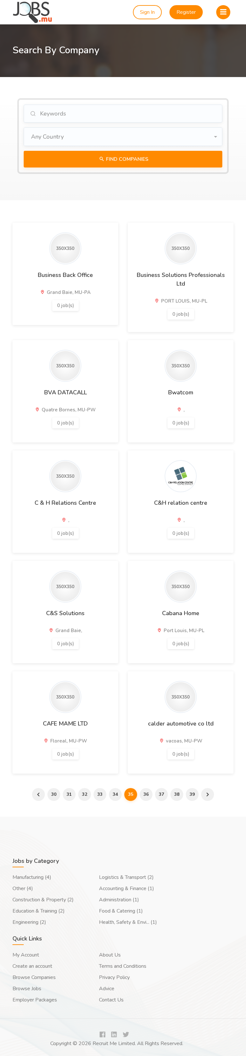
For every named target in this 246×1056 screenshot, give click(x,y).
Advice (106, 988)
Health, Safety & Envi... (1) (128, 922)
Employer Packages (34, 999)
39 (192, 794)
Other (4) (22, 888)
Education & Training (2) (38, 910)
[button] (123, 137)
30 (53, 794)
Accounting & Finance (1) (126, 888)
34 (115, 794)
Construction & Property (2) (43, 899)
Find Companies (126, 159)
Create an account (32, 966)
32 (84, 794)
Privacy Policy (114, 977)
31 (69, 794)
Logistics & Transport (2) (126, 877)
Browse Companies (34, 977)
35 (130, 794)
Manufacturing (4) (31, 877)
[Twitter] (125, 1035)
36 (146, 794)
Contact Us (111, 999)
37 (161, 794)
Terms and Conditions (122, 966)
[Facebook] (102, 1035)
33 (99, 794)
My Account (25, 954)
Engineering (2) (29, 922)
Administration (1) (119, 899)
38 (176, 794)
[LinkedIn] (114, 1035)
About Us (110, 954)
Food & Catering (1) (121, 910)
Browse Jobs (26, 988)
